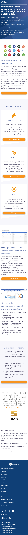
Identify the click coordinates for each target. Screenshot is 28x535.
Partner (3, 496)
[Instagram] (9, 511)
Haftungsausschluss (6, 530)
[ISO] (6, 518)
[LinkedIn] (2, 511)
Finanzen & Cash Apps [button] (14, 139)
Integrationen (4, 474)
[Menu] (26, 2)
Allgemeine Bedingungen (8, 524)
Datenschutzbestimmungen (8, 528)
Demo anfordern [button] (14, 382)
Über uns (3, 482)
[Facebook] (5, 511)
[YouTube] (13, 511)
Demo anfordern (5, 477)
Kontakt (3, 480)
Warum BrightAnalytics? (7, 468)
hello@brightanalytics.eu (7, 502)
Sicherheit (3, 488)
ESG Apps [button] (14, 213)
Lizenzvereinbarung (6, 526)
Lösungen (3, 471)
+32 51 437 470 (5, 505)
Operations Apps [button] (14, 176)
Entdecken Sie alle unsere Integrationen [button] (14, 93)
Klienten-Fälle (5, 485)
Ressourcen (4, 494)
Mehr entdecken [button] (14, 278)
